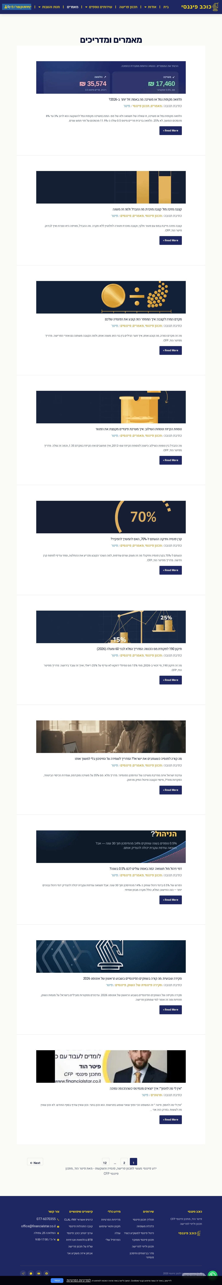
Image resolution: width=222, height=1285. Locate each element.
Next (35, 1163)
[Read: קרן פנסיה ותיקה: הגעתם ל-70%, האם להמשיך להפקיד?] (111, 517)
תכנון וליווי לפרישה (143, 1246)
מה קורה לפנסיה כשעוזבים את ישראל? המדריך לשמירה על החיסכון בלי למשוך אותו (128, 758)
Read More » (170, 129)
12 (105, 1163)
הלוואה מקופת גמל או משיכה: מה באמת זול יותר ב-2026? (145, 99)
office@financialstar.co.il (38, 1226)
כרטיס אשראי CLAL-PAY (78, 1220)
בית (166, 7)
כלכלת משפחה (145, 1226)
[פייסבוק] (46, 1273)
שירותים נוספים (100, 7)
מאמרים (72, 7)
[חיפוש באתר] (9, 7)
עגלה (117, 1233)
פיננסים (125, 215)
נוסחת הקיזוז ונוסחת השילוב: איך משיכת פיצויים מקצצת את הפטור (139, 429)
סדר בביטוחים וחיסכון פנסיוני (142, 1255)
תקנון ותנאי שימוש (109, 1226)
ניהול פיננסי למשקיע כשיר (139, 1233)
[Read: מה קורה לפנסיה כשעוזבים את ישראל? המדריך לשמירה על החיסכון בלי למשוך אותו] (111, 736)
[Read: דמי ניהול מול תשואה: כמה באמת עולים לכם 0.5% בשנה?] (111, 846)
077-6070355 (46, 1219)
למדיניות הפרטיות (79, 1280)
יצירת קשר (23, 7)
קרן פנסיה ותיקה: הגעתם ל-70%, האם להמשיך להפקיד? (146, 539)
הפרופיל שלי (113, 1240)
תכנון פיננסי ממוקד (143, 1240)
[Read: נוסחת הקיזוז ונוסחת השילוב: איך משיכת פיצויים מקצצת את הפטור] (111, 407)
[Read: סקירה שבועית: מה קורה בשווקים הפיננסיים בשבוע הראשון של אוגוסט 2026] (111, 956)
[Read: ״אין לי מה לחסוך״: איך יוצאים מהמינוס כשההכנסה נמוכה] (111, 1066)
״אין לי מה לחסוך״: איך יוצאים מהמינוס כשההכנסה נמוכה (146, 1088)
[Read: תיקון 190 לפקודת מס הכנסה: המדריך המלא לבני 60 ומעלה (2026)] (111, 627)
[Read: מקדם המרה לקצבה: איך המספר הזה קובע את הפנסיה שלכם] (111, 297)
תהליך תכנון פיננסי (143, 1220)
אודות (152, 7)
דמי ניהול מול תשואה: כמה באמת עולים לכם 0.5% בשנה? (146, 868)
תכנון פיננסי (140, 106)
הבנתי (57, 1280)
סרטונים (156, 1095)
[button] (212, 1275)
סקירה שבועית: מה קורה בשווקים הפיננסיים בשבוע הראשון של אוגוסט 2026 (132, 978)
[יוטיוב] (39, 1273)
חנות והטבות (51, 7)
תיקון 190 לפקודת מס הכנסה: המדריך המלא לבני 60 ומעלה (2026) (139, 649)
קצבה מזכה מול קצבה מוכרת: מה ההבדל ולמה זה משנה (147, 209)
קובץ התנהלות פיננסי (81, 1226)
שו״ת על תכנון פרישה (80, 1246)
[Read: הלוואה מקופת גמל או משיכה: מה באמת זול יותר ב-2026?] (111, 77)
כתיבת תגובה (173, 106)
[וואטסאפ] (31, 1273)
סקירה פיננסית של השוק (144, 985)
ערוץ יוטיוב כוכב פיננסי (80, 1233)
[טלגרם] (23, 1273)
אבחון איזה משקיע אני (80, 1253)
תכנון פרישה (128, 7)
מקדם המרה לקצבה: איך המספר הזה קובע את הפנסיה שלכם (143, 319)
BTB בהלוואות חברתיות (79, 1240)
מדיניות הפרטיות (110, 1220)
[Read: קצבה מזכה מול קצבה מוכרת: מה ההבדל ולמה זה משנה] (111, 187)
